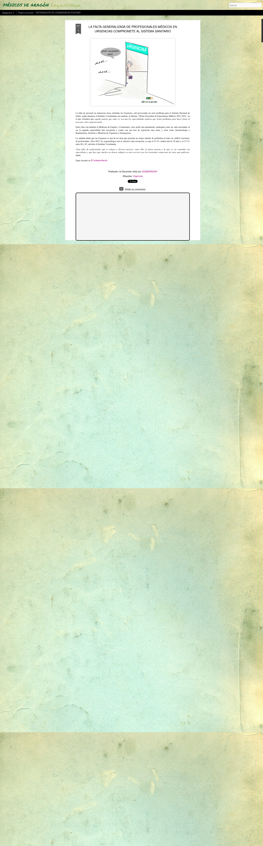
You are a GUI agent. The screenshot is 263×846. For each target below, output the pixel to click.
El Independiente (99, 160)
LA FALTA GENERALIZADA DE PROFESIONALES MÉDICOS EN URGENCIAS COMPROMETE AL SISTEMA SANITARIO (133, 28)
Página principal (25, 12)
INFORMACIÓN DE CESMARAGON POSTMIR (58, 12)
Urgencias (138, 176)
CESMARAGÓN (149, 171)
